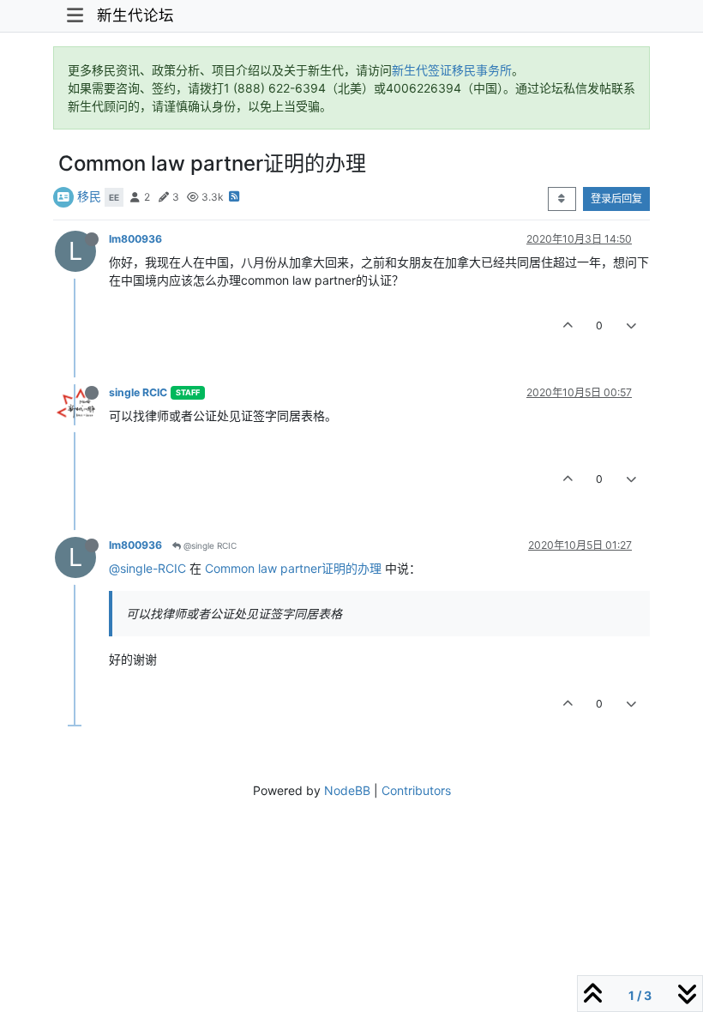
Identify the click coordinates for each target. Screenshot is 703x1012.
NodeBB (347, 790)
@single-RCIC (147, 568)
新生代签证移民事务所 (452, 70)
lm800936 (135, 238)
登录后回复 (616, 198)
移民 (89, 196)
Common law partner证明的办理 (293, 568)
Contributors (416, 790)
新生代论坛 (135, 15)
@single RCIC (209, 545)
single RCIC (138, 392)
